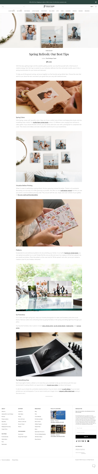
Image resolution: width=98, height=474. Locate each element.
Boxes (36, 429)
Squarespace (4, 444)
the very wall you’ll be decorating (28, 195)
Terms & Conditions (6, 459)
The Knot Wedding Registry (40, 434)
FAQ (36, 414)
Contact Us (20, 411)
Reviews (3, 416)
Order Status (20, 414)
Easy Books (19, 10)
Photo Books (27, 10)
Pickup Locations (5, 419)
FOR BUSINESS (21, 431)
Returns (19, 426)
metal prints (69, 326)
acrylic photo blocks (60, 326)
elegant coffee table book (66, 391)
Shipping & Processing (6, 426)
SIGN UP (86, 436)
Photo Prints (44, 10)
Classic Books (12, 10)
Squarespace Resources (39, 431)
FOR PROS (4, 433)
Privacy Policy (15, 459)
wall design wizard (66, 190)
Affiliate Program (38, 424)
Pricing (19, 416)
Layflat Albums (35, 10)
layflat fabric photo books (40, 122)
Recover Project (21, 424)
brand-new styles (52, 385)
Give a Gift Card (21, 419)
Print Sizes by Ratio (38, 419)
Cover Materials (38, 416)
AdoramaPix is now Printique (7, 414)
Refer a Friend (37, 421)
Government (20, 434)
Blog (8, 15)
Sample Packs (37, 426)
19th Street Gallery (38, 436)
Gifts (57, 10)
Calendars (68, 10)
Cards (62, 10)
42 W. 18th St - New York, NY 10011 (58, 436)
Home (4, 15)
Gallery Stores (4, 439)
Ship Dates (4, 421)
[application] (94, 466)
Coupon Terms (4, 429)
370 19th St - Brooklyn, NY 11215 (57, 422)
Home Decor (15, 15)
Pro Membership (5, 436)
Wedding (75, 10)
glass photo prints (47, 326)
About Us (3, 411)
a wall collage (66, 389)
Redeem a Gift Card (22, 421)
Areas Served (4, 424)
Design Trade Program (22, 436)
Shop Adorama (38, 439)
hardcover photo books (71, 253)
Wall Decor (51, 10)
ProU (3, 441)
